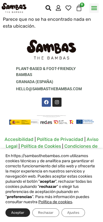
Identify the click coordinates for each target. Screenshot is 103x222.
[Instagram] (57, 102)
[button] (94, 8)
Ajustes (73, 213)
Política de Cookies (41, 146)
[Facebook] (46, 102)
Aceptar (17, 213)
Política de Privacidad (60, 139)
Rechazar (46, 213)
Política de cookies (55, 202)
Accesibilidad (19, 139)
